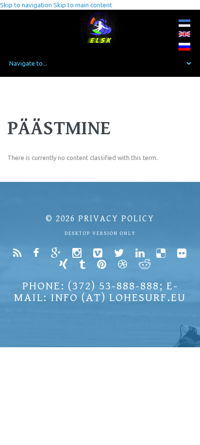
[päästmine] (184, 25)
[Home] (100, 27)
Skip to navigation (26, 4)
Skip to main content (82, 4)
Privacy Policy (116, 219)
